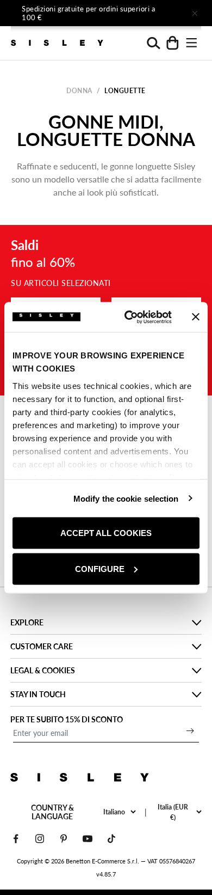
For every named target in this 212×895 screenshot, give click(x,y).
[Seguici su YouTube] (87, 838)
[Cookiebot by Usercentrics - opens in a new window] (128, 317)
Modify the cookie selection (126, 498)
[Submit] (190, 730)
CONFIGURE (99, 568)
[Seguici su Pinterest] (63, 838)
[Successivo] (164, 13)
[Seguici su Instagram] (39, 838)
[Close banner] (195, 317)
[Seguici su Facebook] (15, 838)
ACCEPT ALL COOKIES (106, 533)
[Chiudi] (194, 13)
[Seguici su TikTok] (111, 838)
